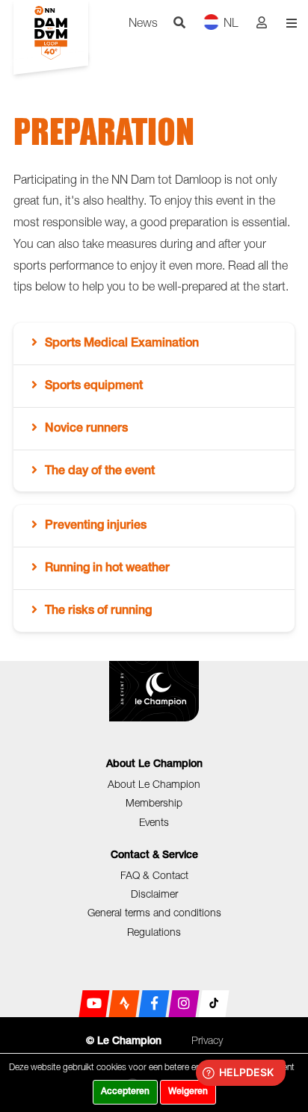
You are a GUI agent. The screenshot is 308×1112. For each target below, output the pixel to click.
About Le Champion (154, 783)
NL (231, 22)
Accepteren (125, 1091)
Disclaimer (154, 893)
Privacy (207, 1040)
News (143, 22)
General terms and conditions (154, 912)
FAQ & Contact (154, 875)
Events (154, 822)
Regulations (154, 931)
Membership (154, 802)
